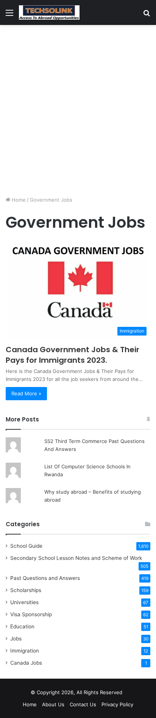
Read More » (26, 393)
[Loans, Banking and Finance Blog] (49, 12)
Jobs (16, 639)
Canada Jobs (26, 663)
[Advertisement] (78, 110)
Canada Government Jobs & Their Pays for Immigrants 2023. (72, 354)
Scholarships (25, 590)
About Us (53, 704)
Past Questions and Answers (45, 578)
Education (22, 626)
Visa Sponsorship (31, 614)
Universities (24, 602)
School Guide (26, 546)
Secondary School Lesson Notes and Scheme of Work (76, 558)
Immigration (24, 651)
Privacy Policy (117, 704)
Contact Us (83, 704)
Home (18, 200)
